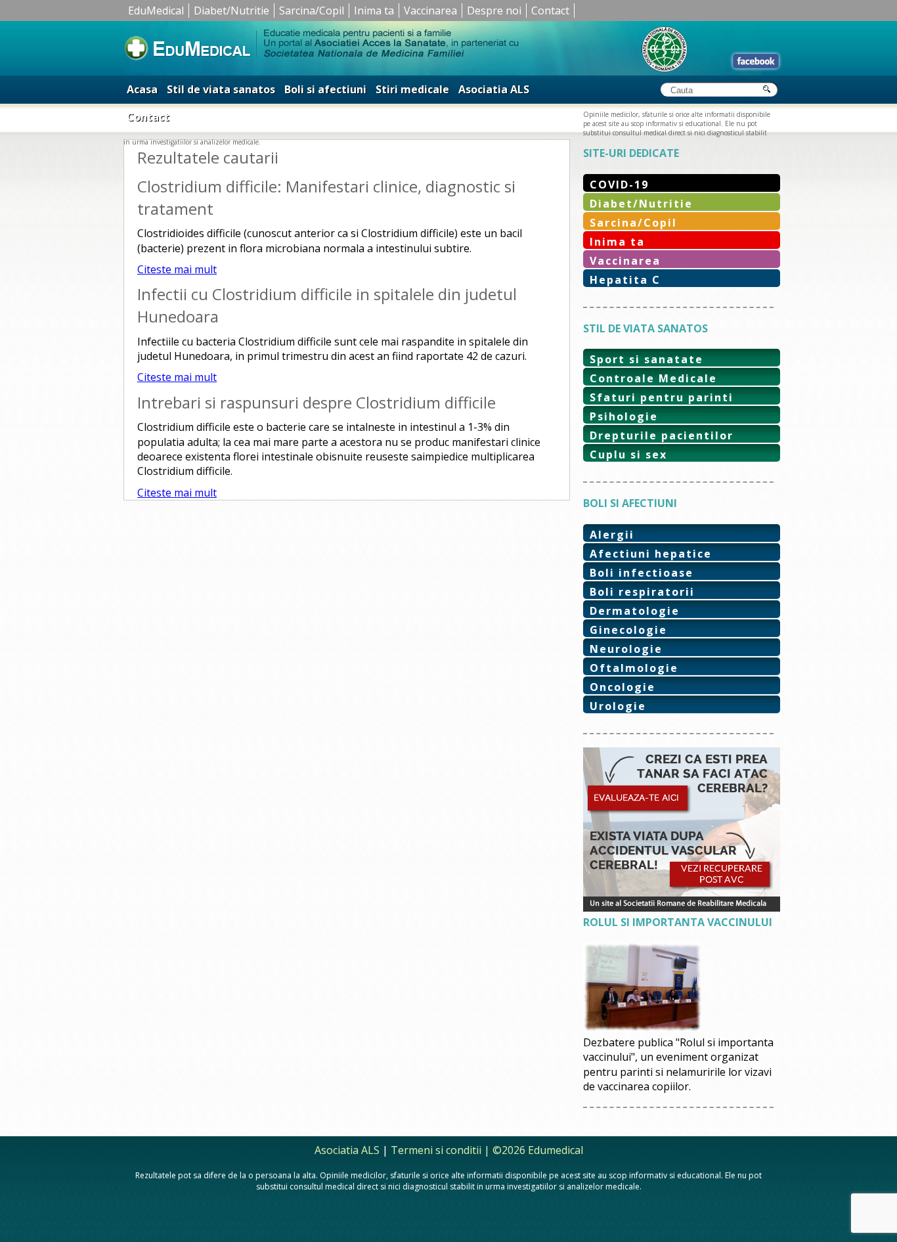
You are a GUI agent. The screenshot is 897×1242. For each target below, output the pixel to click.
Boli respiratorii (642, 592)
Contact (550, 10)
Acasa (142, 89)
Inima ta (374, 10)
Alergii (612, 534)
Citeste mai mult (177, 269)
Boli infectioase (641, 573)
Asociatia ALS (493, 89)
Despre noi (494, 10)
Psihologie (624, 416)
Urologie (618, 706)
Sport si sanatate (646, 359)
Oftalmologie (634, 668)
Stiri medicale (412, 89)
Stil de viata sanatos (221, 89)
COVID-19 (619, 184)
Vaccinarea (430, 10)
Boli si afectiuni (325, 89)
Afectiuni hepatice (651, 553)
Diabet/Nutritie (231, 10)
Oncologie (622, 687)
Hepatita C (625, 280)
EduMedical (156, 10)
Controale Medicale (653, 378)
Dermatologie (635, 611)
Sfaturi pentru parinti (661, 397)
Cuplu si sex (628, 454)
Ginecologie (628, 630)
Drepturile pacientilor (661, 435)
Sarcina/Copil (311, 10)
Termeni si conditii (436, 1150)
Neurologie (626, 649)
